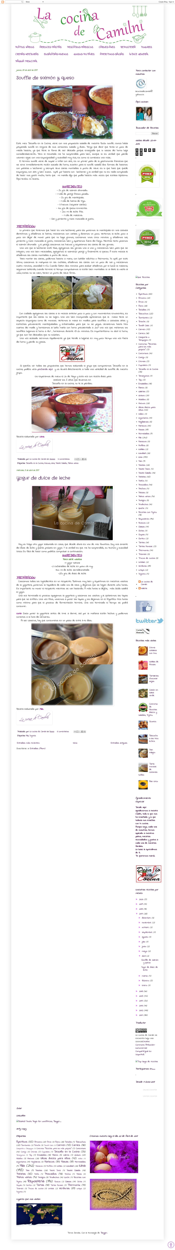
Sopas (141, 534)
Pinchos (142, 488)
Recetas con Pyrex (147, 512)
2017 (141, 914)
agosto (145, 937)
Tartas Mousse (145, 546)
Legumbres (143, 418)
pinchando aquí (45, 369)
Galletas (141, 391)
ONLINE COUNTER (150, 1090)
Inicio (75, 743)
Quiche (141, 508)
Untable (141, 562)
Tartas (141, 542)
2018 (141, 909)
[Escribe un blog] (78, 459)
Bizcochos (143, 313)
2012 (141, 1010)
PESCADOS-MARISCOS (80, 47)
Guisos (141, 395)
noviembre (147, 922)
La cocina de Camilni (147, 583)
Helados (142, 399)
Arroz (141, 302)
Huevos (47, 463)
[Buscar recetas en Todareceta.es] (147, 1061)
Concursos (143, 353)
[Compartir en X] (80, 459)
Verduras (142, 566)
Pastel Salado (61, 463)
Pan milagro (152, 751)
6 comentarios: (63, 731)
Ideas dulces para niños (55, 1158)
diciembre (147, 918)
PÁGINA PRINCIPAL (26, 61)
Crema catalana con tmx (153, 650)
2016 (141, 991)
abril (144, 956)
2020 (141, 899)
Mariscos (142, 426)
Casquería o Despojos (143, 339)
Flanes (141, 387)
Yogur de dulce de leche (43, 478)
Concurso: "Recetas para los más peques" (147, 346)
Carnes (141, 333)
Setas (141, 530)
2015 (141, 996)
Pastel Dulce (144, 469)
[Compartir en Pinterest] (85, 459)
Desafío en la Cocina (34, 463)
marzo (145, 976)
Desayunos (143, 376)
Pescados (143, 485)
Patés (141, 481)
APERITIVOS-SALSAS (112, 54)
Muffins (141, 445)
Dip (140, 380)
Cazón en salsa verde (153, 692)
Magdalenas (143, 422)
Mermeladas (143, 433)
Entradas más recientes (28, 743)
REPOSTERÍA (128, 47)
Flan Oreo (153, 781)
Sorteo (141, 538)
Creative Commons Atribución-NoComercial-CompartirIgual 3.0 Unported (145, 1048)
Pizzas (141, 492)
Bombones (143, 317)
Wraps (141, 570)
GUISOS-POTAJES (84, 54)
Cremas (142, 361)
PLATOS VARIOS (24, 47)
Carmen (141, 329)
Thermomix (143, 550)
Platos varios (73, 463)
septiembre (147, 932)
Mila (27, 735)
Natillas (141, 449)
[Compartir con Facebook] (83, 459)
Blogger (104, 1233)
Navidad (142, 453)
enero (145, 985)
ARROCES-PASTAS (50, 47)
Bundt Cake (143, 325)
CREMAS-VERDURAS (26, 54)
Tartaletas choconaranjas (154, 678)
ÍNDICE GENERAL (138, 54)
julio (144, 942)
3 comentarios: (64, 459)
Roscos (142, 523)
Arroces (142, 298)
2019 (141, 904)
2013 (141, 1005)
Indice (141, 414)
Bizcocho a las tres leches (153, 738)
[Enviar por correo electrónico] (75, 459)
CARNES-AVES (107, 47)
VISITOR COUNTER (150, 1096)
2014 (141, 1001)
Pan (140, 461)
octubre (146, 927)
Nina (53, 463)
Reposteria (143, 519)
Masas (141, 429)
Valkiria (144, 588)
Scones (152, 721)
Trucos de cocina (146, 558)
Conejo (141, 357)
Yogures (33, 735)
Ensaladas (143, 383)
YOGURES (146, 47)
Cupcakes (142, 365)
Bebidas (142, 310)
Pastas (141, 465)
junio (144, 946)
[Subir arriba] (171, 1245)
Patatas (142, 477)
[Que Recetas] (143, 277)
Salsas (141, 527)
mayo (145, 951)
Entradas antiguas (119, 743)
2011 (141, 1015)
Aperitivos (143, 294)
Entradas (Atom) (37, 748)
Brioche (142, 321)
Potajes (142, 500)
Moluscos (142, 441)
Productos (143, 504)
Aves (140, 306)
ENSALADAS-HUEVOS (56, 54)
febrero (146, 980)
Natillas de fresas (153, 663)
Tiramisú (142, 554)
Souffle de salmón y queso (45, 78)
